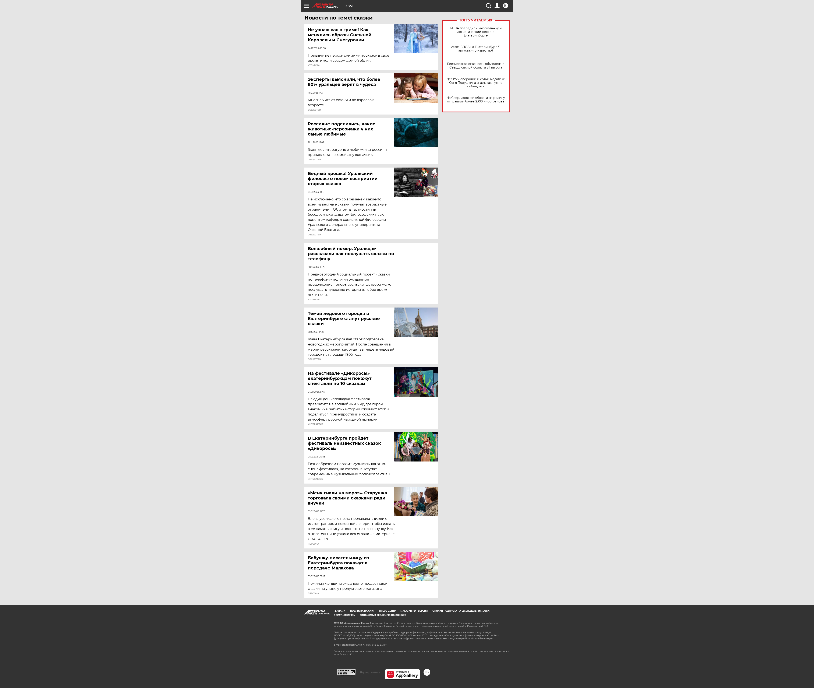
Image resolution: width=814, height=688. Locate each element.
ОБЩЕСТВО (314, 110)
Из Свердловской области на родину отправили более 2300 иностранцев (475, 99)
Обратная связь (344, 615)
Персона (313, 544)
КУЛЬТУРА (314, 65)
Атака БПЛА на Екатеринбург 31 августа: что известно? (475, 48)
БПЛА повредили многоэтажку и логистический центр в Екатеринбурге (476, 32)
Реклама (339, 611)
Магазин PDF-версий (414, 611)
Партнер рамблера (370, 672)
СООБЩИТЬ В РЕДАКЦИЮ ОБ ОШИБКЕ (383, 615)
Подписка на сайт (362, 611)
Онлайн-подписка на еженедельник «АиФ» (461, 611)
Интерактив (315, 424)
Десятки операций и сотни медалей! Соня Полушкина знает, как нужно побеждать (476, 82)
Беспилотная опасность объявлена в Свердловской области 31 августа (475, 65)
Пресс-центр (387, 611)
